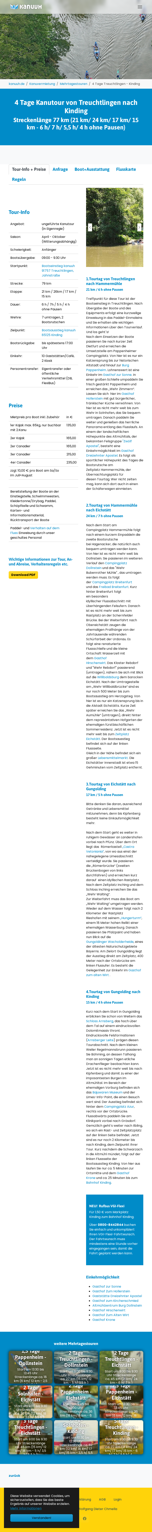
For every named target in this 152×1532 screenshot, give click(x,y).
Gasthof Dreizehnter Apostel (110, 453)
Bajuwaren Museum (107, 1092)
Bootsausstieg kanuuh (59, 330)
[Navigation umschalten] (140, 7)
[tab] (29, 169)
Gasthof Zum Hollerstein (111, 1291)
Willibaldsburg (108, 677)
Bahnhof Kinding (98, 1182)
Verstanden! (41, 1518)
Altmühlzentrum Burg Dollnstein (117, 1305)
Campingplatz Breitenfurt (112, 582)
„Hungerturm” (131, 918)
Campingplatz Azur (119, 1106)
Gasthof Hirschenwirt (96, 660)
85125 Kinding (52, 335)
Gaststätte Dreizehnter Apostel (117, 1296)
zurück (14, 1475)
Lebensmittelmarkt (113, 758)
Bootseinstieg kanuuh (58, 266)
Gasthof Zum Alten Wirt (110, 1315)
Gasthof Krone (103, 1319)
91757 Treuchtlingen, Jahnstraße (58, 273)
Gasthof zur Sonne (117, 374)
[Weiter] (139, 227)
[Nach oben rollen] (143, 1523)
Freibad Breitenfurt (114, 587)
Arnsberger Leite (100, 1040)
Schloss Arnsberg (99, 1021)
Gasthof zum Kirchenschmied (115, 1300)
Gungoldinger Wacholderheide (110, 941)
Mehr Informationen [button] (26, 1508)
